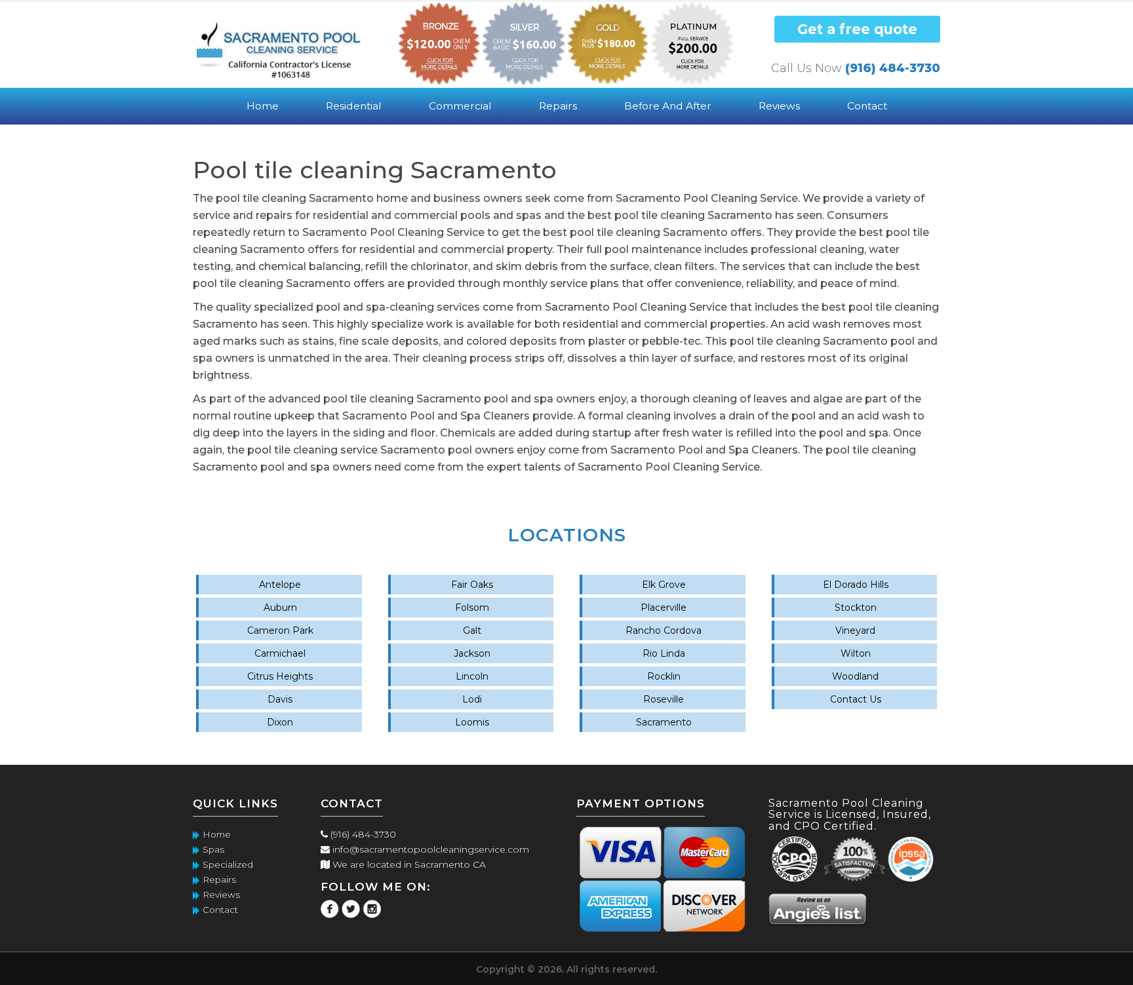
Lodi (472, 699)
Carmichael (280, 653)
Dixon (280, 722)
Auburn (280, 607)
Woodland (855, 676)
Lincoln (472, 676)
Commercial (460, 106)
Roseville (663, 699)
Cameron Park (280, 630)
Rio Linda (664, 653)
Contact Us (855, 699)
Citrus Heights (280, 676)
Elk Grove (664, 584)
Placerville (663, 607)
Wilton (856, 653)
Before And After (667, 106)
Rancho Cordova (664, 630)
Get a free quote (857, 29)
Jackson (472, 653)
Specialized (228, 864)
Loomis (472, 722)
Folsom (472, 607)
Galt (472, 630)
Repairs (558, 106)
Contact (867, 106)
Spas (213, 849)
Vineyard (855, 630)
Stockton (856, 607)
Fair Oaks (472, 584)
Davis (280, 699)
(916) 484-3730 (892, 68)
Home (263, 106)
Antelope (280, 584)
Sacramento (664, 722)
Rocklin (664, 676)
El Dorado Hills (855, 584)
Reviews (779, 106)
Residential (354, 106)
